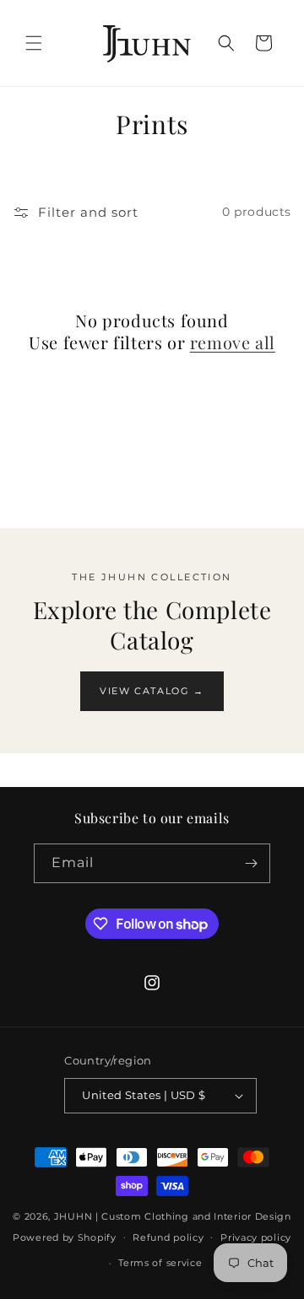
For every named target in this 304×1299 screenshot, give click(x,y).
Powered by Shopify (65, 1236)
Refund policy (168, 1237)
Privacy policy (255, 1237)
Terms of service (160, 1263)
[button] (33, 43)
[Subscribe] (250, 863)
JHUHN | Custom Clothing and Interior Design (172, 1216)
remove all (232, 342)
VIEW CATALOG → (152, 691)
